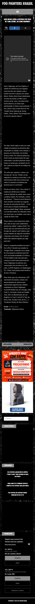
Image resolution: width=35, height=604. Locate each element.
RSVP (17, 563)
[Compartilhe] (14, 28)
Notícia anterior (7, 344)
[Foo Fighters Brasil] (17, 3)
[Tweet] (25, 28)
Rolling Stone (13, 306)
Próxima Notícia (28, 344)
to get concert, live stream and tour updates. (14, 540)
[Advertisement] (17, 131)
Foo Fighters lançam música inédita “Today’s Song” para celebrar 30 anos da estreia (17, 474)
